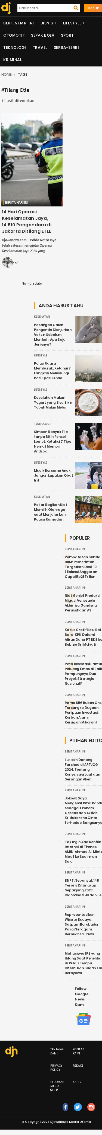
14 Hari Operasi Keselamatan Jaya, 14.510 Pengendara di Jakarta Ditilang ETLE (26, 221)
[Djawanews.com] (5, 8)
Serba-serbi (66, 47)
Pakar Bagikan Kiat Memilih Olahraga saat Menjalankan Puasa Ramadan (50, 512)
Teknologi (14, 47)
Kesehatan (42, 317)
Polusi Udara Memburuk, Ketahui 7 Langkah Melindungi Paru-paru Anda (52, 370)
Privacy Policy (56, 1068)
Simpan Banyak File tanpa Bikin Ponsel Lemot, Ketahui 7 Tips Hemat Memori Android (52, 441)
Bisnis (47, 23)
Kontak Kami (78, 1051)
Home (6, 74)
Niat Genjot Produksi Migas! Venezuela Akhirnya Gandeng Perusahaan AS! (82, 603)
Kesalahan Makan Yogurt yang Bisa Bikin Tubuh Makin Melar (53, 402)
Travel (40, 47)
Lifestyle (72, 23)
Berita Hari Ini (18, 23)
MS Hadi (13, 262)
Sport (67, 35)
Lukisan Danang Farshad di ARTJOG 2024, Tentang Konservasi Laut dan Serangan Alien (82, 769)
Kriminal (12, 59)
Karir (77, 1082)
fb (65, 1112)
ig (91, 1112)
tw (78, 1112)
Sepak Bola (42, 35)
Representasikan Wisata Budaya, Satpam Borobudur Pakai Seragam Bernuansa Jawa (82, 924)
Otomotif (13, 35)
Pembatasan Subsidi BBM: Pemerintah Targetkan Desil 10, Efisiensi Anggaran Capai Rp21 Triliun (83, 567)
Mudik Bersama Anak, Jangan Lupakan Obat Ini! (53, 475)
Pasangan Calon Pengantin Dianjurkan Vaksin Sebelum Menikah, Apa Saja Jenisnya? (53, 335)
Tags (22, 74)
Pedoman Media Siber (57, 1086)
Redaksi (79, 1066)
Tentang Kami (57, 1051)
